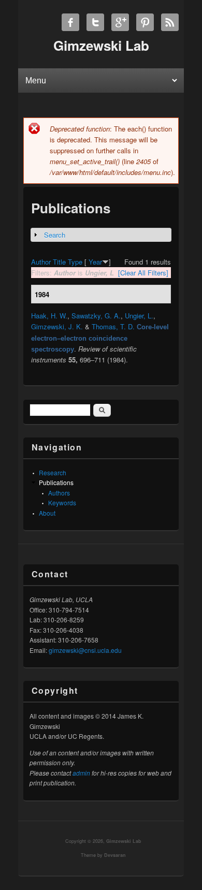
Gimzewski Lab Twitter (95, 22)
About (47, 512)
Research (52, 472)
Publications (56, 482)
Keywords (62, 502)
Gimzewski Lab (123, 841)
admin (81, 772)
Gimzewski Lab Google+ (120, 22)
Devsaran (115, 855)
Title (59, 262)
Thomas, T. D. (113, 326)
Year (95, 262)
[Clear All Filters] (143, 273)
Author (41, 262)
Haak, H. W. (49, 315)
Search (54, 235)
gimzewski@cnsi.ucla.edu (85, 650)
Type (75, 262)
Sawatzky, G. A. (96, 315)
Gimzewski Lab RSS (170, 22)
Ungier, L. (139, 315)
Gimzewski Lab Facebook (70, 22)
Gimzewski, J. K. (57, 326)
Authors (59, 492)
